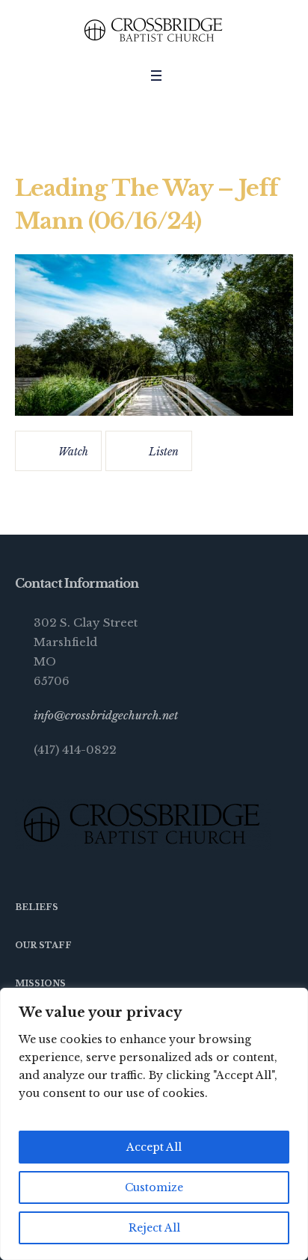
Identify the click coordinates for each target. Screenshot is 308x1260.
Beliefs (36, 907)
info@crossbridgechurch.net (106, 715)
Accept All (154, 1147)
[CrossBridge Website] (154, 30)
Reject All (154, 1228)
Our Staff (43, 945)
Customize (154, 1187)
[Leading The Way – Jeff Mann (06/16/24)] (154, 335)
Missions (40, 983)
